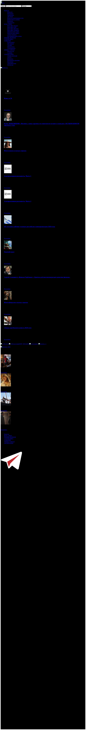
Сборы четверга (12, 34)
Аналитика (10, 15)
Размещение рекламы (13, 60)
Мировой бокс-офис (13, 31)
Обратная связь (11, 63)
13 (27, 344)
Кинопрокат (10, 42)
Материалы (10, 51)
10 (23, 344)
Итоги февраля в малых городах (16, 302)
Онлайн (9, 45)
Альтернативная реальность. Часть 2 (17, 201)
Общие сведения (12, 56)
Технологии (10, 22)
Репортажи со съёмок (13, 19)
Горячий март (9, 252)
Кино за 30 (8, 98)
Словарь (9, 53)
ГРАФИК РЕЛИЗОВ (10, 37)
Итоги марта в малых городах (15, 151)
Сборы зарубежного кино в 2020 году (17, 328)
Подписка (10, 65)
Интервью (10, 13)
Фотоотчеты (10, 46)
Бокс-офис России (12, 25)
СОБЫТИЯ (7, 40)
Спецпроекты (11, 48)
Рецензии (10, 21)
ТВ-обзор (10, 16)
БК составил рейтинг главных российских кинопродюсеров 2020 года (29, 226)
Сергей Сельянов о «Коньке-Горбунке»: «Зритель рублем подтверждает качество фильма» (37, 277)
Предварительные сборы (14, 36)
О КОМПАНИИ (9, 54)
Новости (6, 10)
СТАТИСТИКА (8, 39)
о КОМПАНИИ (8, 443)
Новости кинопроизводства (15, 18)
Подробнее (7, 110)
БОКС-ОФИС (8, 24)
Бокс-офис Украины (13, 30)
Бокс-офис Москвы (12, 28)
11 (24, 344)
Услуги (9, 57)
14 (28, 344)
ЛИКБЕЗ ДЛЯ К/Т (9, 49)
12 (26, 344)
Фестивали (10, 43)
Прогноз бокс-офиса (13, 33)
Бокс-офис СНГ (11, 27)
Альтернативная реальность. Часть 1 (17, 176)
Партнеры (10, 62)
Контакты (10, 59)
